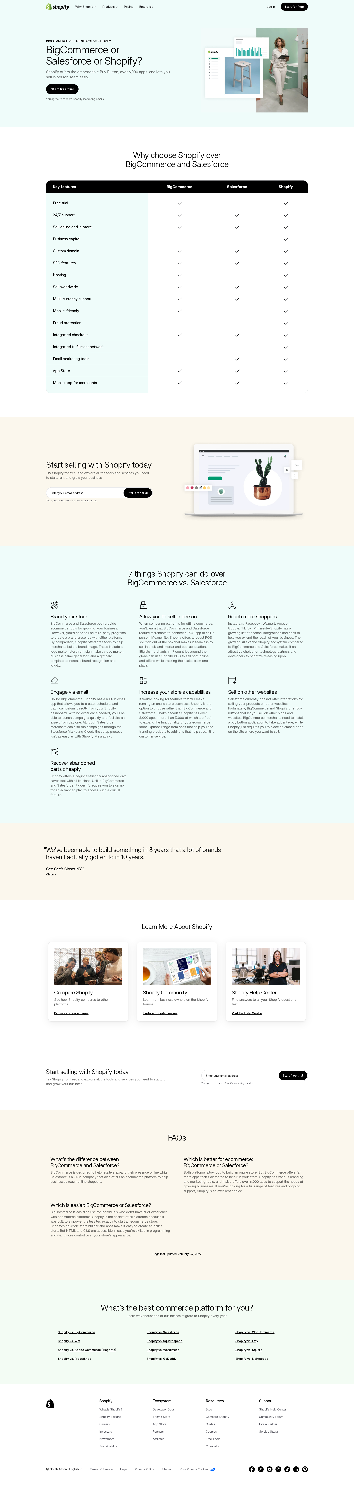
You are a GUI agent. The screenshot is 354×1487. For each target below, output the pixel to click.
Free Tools (213, 1439)
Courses (211, 1431)
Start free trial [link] (138, 493)
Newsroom (106, 1439)
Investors (105, 1431)
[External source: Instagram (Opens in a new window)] (278, 1469)
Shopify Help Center (272, 1409)
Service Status (269, 1431)
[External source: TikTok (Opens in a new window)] (287, 1469)
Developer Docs (164, 1409)
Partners (158, 1431)
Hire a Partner (268, 1424)
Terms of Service (101, 1469)
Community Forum (271, 1417)
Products (108, 6)
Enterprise (146, 6)
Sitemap (167, 1469)
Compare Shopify (217, 1417)
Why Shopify (84, 6)
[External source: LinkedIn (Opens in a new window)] (296, 1469)
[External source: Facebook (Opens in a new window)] (252, 1469)
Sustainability (108, 1446)
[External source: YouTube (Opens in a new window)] (270, 1469)
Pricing (128, 6)
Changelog (213, 1446)
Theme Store (161, 1417)
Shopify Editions (110, 1417)
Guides (210, 1424)
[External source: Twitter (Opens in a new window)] (261, 1469)
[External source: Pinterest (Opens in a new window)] (305, 1469)
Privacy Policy (144, 1469)
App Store (159, 1424)
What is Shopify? (110, 1409)
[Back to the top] (50, 1403)
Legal (123, 1469)
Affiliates (158, 1439)
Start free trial (62, 89)
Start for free (294, 6)
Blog (209, 1409)
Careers (104, 1424)
